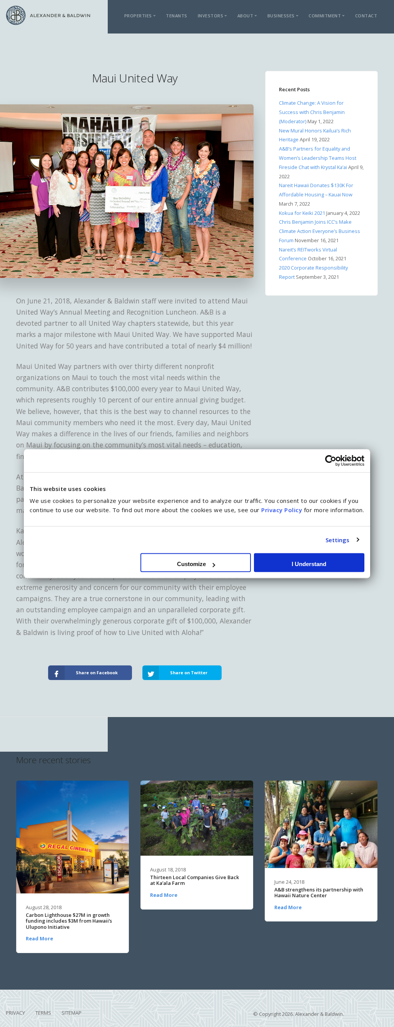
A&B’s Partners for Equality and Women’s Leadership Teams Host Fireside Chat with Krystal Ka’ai (317, 158)
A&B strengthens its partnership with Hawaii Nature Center (318, 893)
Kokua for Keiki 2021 (302, 212)
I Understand (309, 564)
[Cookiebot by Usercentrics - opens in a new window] (330, 460)
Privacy (15, 1012)
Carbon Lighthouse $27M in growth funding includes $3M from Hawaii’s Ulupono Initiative (69, 921)
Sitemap (72, 1012)
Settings (338, 540)
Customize (191, 564)
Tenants (176, 15)
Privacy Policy (281, 510)
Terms (43, 1012)
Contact (366, 15)
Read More (39, 938)
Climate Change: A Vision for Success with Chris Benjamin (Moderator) (312, 112)
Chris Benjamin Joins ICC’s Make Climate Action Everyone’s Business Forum (319, 231)
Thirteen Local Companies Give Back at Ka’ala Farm (194, 880)
